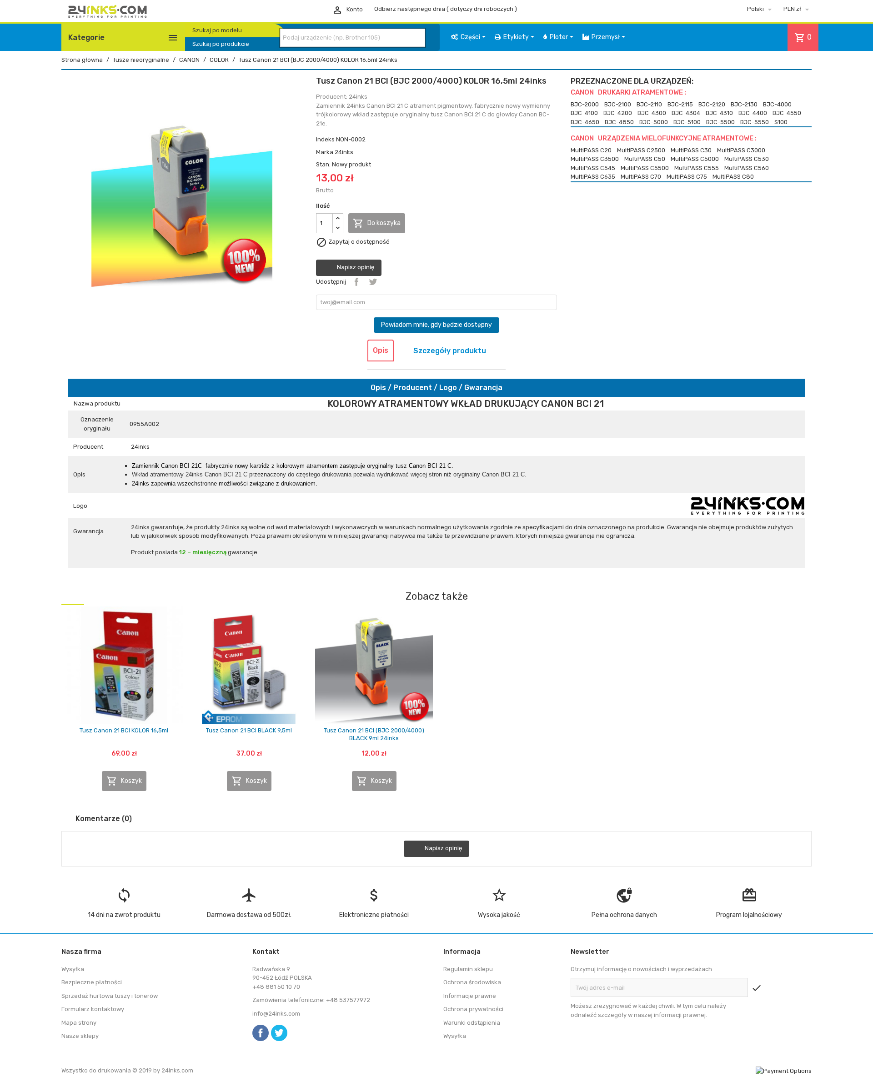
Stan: (323, 164)
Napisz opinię (355, 267)
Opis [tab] (380, 350)
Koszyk (124, 781)
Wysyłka (72, 969)
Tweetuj (372, 281)
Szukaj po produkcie (220, 43)
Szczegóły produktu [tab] (449, 350)
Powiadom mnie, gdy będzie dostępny (436, 325)
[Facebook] (260, 1033)
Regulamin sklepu (468, 969)
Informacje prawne (469, 995)
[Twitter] (279, 1033)
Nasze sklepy (80, 1035)
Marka (324, 152)
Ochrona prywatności (473, 1009)
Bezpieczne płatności (91, 982)
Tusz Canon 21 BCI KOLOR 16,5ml (124, 730)
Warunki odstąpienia (471, 1022)
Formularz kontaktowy (92, 1009)
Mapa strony (78, 1022)
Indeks (325, 139)
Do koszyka (377, 223)
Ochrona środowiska (472, 982)
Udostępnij (356, 281)
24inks (344, 152)
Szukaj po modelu (217, 30)
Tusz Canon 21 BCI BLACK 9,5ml (249, 730)
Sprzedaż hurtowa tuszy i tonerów (109, 995)
